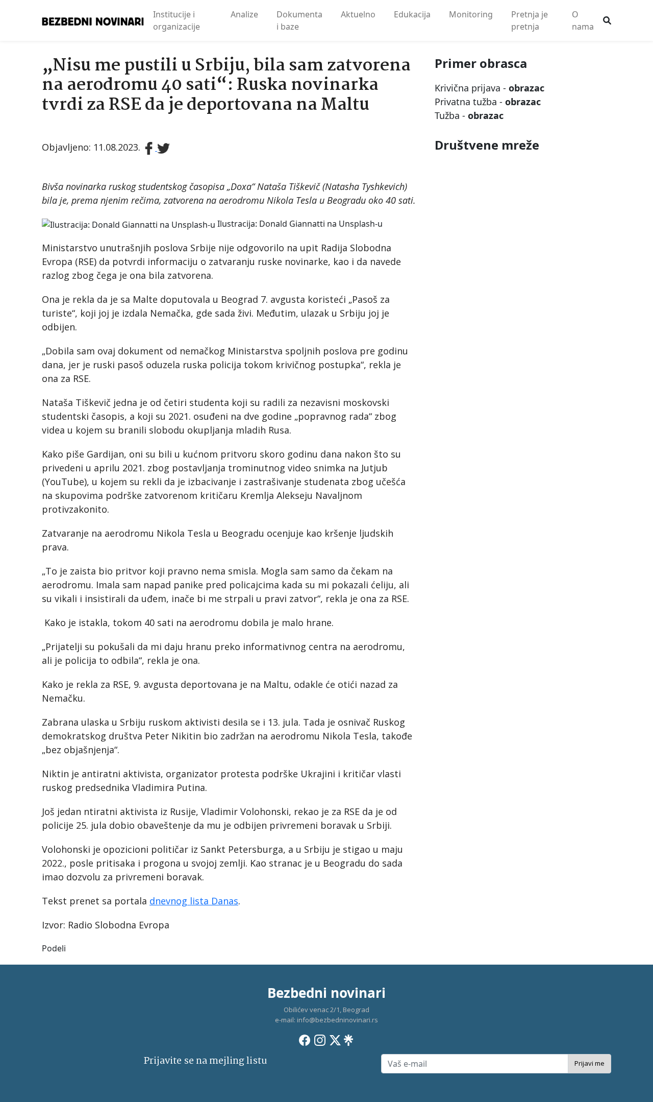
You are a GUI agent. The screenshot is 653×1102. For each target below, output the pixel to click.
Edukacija (412, 14)
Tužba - (469, 115)
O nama (583, 20)
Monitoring (471, 14)
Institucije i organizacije (176, 20)
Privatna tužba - (488, 101)
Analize (244, 14)
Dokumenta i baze (299, 20)
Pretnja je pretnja (529, 20)
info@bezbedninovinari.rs (337, 1019)
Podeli (54, 948)
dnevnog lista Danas (193, 901)
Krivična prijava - (489, 88)
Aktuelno (358, 14)
